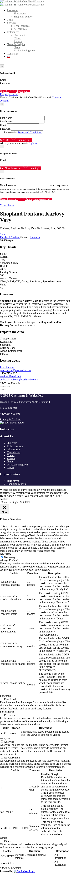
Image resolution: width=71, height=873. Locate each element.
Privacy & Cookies (10, 419)
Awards (18, 41)
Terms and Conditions (30, 132)
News (17, 47)
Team (10, 19)
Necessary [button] (5, 553)
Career (10, 467)
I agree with (23, 132)
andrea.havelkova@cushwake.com (19, 379)
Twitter (15, 237)
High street (20, 13)
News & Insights (16, 44)
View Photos (7, 205)
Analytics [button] (5, 738)
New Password (8, 185)
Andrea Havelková (10, 376)
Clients (17, 38)
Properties (12, 10)
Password (5, 83)
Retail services (21, 25)
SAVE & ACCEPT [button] (10, 868)
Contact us (12, 53)
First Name (6, 117)
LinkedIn (35, 237)
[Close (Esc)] (1, 386)
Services (11, 22)
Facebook (5, 237)
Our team (12, 442)
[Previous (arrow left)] (1, 389)
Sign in (33, 143)
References (13, 32)
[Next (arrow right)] (4, 389)
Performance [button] (7, 711)
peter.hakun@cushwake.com (15, 370)
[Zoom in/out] (8, 386)
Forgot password (9, 94)
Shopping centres (23, 16)
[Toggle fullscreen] (4, 386)
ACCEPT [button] (24, 502)
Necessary (9, 557)
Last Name (6, 121)
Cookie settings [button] (9, 502)
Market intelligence (24, 50)
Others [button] (3, 837)
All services (20, 28)
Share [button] (3, 234)
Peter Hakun (7, 367)
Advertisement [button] (8, 754)
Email (3, 79)
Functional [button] (6, 695)
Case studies (20, 35)
